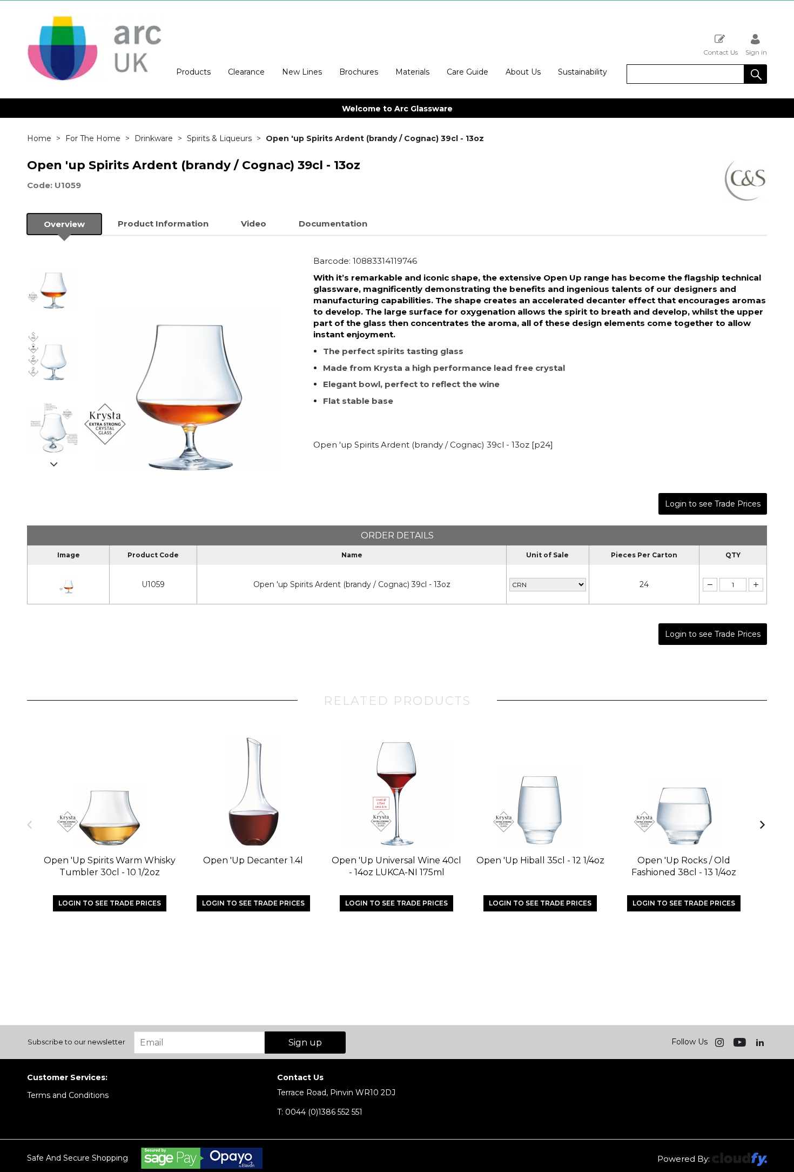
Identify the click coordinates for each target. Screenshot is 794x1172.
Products (193, 72)
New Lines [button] (302, 72)
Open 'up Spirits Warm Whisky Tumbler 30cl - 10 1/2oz (110, 866)
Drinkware (153, 138)
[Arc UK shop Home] (94, 80)
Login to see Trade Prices (713, 504)
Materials (412, 72)
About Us (523, 72)
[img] (720, 1041)
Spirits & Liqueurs (219, 138)
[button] (755, 74)
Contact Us (720, 52)
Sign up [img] (305, 1042)
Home (39, 138)
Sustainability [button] (582, 72)
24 (644, 584)
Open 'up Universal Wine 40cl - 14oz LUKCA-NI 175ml (396, 866)
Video (253, 223)
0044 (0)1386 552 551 (319, 1112)
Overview (64, 224)
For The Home (92, 138)
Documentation (333, 223)
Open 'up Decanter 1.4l (253, 860)
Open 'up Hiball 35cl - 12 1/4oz (540, 860)
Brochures (358, 72)
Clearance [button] (246, 72)
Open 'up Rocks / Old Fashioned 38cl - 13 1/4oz (683, 866)
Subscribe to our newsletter (76, 1041)
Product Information (163, 223)
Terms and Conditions (68, 1095)
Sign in (756, 52)
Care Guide (467, 72)
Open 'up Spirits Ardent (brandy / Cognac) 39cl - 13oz (351, 584)
